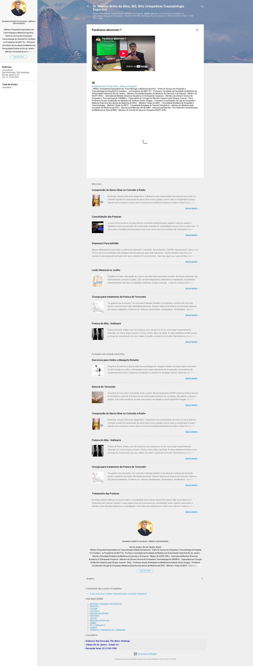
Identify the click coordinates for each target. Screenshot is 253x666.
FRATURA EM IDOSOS (99, 613)
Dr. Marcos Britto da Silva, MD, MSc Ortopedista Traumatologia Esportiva (138, 7)
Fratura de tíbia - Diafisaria (106, 323)
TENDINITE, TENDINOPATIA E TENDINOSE (107, 630)
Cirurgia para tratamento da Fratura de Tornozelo (119, 296)
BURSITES (94, 606)
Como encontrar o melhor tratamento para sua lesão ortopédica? (118, 594)
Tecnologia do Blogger (147, 654)
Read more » (192, 208)
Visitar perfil (145, 571)
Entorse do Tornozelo (103, 386)
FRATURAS (94, 616)
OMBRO (93, 623)
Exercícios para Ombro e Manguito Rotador (115, 360)
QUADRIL (94, 628)
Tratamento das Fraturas (105, 493)
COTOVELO (95, 611)
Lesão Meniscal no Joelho (106, 270)
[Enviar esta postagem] (93, 83)
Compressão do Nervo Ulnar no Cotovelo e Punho (119, 190)
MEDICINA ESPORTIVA (99, 620)
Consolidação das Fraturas (106, 216)
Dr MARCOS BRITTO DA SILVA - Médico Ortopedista (145, 541)
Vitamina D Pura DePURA (105, 243)
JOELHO (93, 618)
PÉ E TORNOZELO (97, 625)
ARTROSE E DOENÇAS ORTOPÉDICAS (106, 604)
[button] (197, 30)
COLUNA (93, 609)
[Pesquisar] (202, 7)
